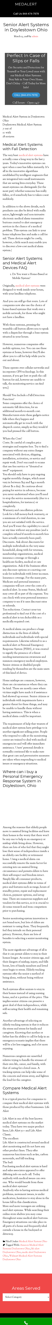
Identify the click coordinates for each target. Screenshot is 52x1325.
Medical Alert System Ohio (33, 1241)
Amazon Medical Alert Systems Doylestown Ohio (23, 1247)
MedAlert (26, 4)
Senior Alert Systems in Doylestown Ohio (26, 27)
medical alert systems (31, 155)
